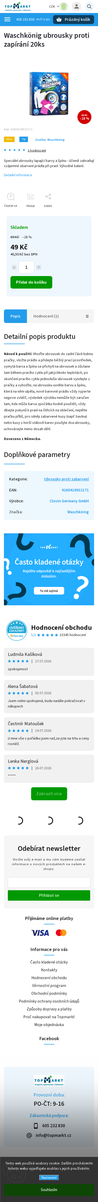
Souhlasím (49, 1190)
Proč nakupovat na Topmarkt (49, 1017)
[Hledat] (89, 6)
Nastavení (49, 1178)
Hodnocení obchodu (61, 627)
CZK (52, 6)
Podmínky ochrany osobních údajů (49, 1001)
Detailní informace (18, 175)
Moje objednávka (49, 1025)
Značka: (50, 139)
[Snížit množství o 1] (14, 267)
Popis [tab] (15, 316)
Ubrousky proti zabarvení (66, 479)
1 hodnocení (37, 150)
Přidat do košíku (31, 282)
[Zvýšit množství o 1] (38, 267)
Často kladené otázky (49, 962)
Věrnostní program (49, 986)
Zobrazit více (49, 794)
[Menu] (7, 19)
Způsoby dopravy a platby (49, 1009)
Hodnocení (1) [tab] (46, 316)
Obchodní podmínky (49, 993)
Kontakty (49, 970)
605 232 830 (25, 19)
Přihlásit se (49, 895)
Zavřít (78, 215)
